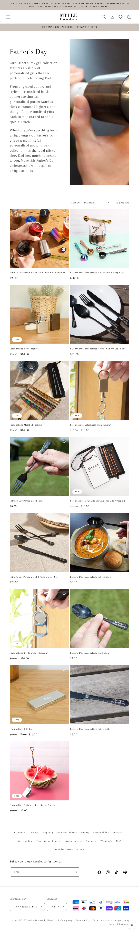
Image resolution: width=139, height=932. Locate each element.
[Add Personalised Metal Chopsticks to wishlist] (64, 366)
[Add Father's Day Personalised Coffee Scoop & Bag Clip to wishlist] (125, 213)
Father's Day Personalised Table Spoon (90, 577)
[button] (8, 17)
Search (34, 832)
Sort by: (75, 202)
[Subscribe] (75, 872)
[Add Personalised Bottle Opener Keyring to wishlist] (64, 594)
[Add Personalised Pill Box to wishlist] (64, 670)
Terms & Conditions (47, 840)
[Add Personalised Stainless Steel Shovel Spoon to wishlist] (64, 746)
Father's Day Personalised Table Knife (90, 729)
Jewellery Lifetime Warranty (73, 832)
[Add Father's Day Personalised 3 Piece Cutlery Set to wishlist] (64, 518)
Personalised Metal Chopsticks (26, 425)
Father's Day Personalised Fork (26, 500)
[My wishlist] (120, 17)
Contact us (20, 832)
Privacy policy (83, 920)
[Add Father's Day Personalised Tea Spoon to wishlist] (125, 594)
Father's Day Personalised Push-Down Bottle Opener (37, 272)
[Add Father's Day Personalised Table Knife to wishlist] (125, 670)
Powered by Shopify (45, 920)
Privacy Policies (73, 840)
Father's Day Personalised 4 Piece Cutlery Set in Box (97, 348)
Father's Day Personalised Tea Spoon (89, 653)
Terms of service (101, 920)
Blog (118, 840)
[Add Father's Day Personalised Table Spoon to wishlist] (125, 518)
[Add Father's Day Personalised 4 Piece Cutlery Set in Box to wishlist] (125, 290)
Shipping (47, 832)
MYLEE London (26, 920)
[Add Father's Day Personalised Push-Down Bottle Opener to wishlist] (64, 213)
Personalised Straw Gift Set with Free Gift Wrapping (97, 500)
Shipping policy (121, 920)
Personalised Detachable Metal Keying (90, 425)
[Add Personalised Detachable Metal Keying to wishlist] (125, 366)
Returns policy (24, 840)
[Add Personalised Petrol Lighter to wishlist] (64, 290)
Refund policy (65, 920)
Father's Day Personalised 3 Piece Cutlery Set (34, 577)
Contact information (119, 924)
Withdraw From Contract (69, 849)
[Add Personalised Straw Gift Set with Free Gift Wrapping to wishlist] (125, 442)
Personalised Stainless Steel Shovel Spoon (32, 805)
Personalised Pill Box (21, 729)
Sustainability (101, 832)
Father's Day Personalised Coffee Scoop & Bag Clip (97, 272)
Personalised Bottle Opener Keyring (28, 653)
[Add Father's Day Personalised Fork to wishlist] (64, 442)
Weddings (106, 840)
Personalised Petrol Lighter (24, 348)
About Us (91, 840)
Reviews (117, 832)
